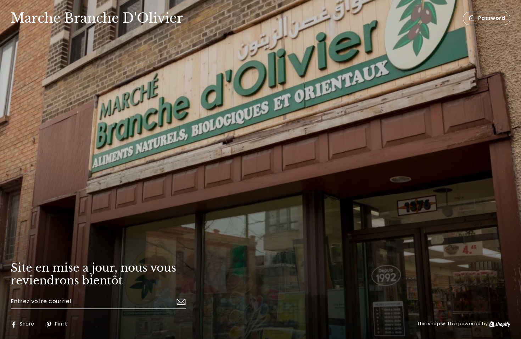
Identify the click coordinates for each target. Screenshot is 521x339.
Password (491, 18)
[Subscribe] (180, 301)
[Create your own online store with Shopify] (499, 324)
